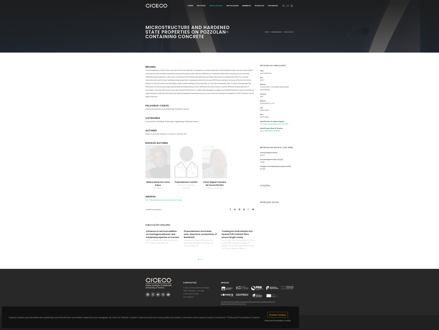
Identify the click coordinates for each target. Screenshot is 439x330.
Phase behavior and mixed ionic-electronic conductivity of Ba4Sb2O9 (162, 234)
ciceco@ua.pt (188, 297)
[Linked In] (147, 294)
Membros (246, 6)
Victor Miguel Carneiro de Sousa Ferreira (214, 183)
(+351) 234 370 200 (191, 294)
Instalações (232, 6)
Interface (259, 6)
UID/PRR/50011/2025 (228, 302)
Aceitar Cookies (277, 314)
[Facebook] (153, 294)
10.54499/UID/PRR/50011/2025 (248, 302)
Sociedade (273, 6)
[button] (198, 259)
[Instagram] (163, 294)
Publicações (288, 32)
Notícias (201, 6)
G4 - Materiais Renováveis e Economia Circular (163, 200)
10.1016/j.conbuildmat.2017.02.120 (274, 124)
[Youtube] (168, 294)
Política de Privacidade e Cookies (277, 320)
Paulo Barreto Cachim (186, 182)
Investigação (216, 6)
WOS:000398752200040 (270, 131)
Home (267, 32)
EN (287, 6)
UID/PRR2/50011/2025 (268, 302)
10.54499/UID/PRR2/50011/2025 (234, 304)
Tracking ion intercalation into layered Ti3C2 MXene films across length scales (199, 234)
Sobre (190, 6)
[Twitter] (158, 294)
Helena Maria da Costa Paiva (158, 183)
